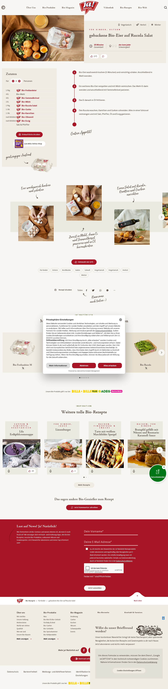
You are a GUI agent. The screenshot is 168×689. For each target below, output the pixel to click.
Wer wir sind (21, 631)
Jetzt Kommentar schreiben (86, 507)
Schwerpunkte (75, 628)
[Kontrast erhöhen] (3, 7)
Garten (73, 619)
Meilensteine (21, 622)
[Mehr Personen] (19, 81)
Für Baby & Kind (49, 622)
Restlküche (66, 270)
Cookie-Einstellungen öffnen (129, 671)
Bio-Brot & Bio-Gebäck (52, 619)
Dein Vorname (93, 531)
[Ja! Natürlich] (89, 8)
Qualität (20, 628)
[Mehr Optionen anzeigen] (115, 290)
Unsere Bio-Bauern (23, 635)
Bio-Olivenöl (27, 117)
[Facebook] (84, 650)
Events (72, 631)
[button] (31, 7)
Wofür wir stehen (23, 625)
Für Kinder (44, 270)
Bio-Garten (48, 625)
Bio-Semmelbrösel (30, 98)
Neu (45, 616)
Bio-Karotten (28, 113)
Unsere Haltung (22, 619)
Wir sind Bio (21, 616)
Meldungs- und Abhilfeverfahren (56, 672)
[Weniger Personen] (13, 81)
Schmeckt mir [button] (87, 262)
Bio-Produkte (50, 612)
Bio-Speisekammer (50, 631)
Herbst (125, 270)
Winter (84, 275)
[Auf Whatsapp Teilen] (101, 290)
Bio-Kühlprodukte (50, 635)
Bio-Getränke (48, 628)
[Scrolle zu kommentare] (104, 56)
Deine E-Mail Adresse (98, 542)
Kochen (73, 622)
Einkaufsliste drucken (31, 135)
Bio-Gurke (26, 109)
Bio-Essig (26, 121)
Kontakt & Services (133, 612)
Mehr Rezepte (84, 485)
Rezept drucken (65, 290)
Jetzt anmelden (94, 588)
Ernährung (74, 616)
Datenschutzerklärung (147, 662)
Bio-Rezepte (103, 612)
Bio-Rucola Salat (29, 105)
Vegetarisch (99, 270)
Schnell (87, 270)
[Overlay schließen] (163, 618)
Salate (77, 270)
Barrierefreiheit (30, 672)
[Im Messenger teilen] (108, 290)
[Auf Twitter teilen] (94, 290)
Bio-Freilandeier (29, 90)
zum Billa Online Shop (33, 144)
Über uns (21, 612)
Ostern (55, 270)
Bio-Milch (26, 102)
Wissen (73, 625)
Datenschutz (13, 672)
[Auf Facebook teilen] (87, 290)
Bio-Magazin (76, 612)
